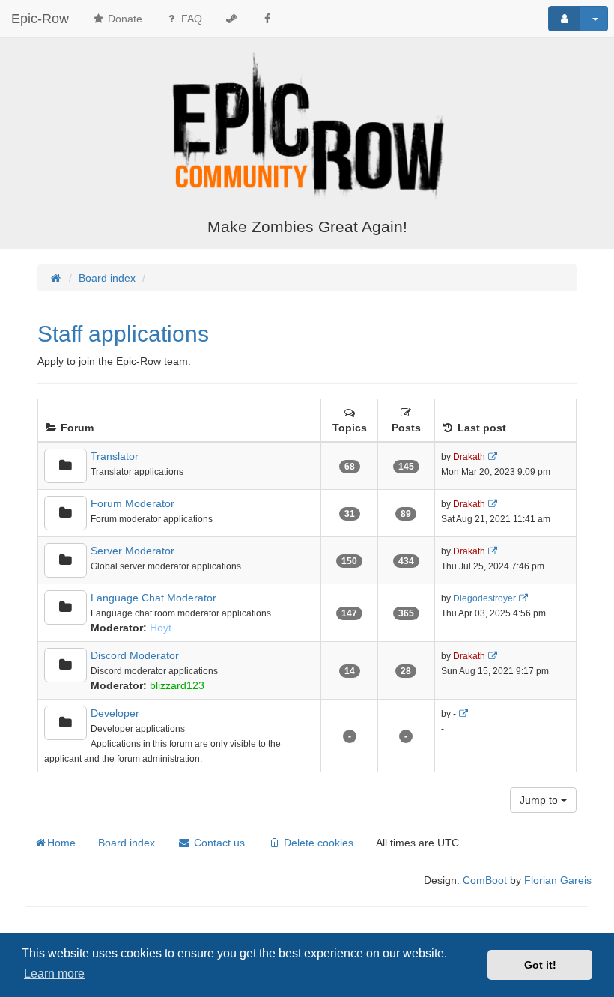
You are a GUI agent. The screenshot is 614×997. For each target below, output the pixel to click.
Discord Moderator (135, 655)
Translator (115, 456)
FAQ (190, 19)
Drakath (469, 457)
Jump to (540, 800)
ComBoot (485, 880)
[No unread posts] (65, 466)
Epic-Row (40, 18)
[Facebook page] (267, 18)
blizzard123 (177, 685)
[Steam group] (231, 18)
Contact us (218, 843)
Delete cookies (317, 843)
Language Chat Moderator (153, 598)
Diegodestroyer (484, 598)
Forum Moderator (132, 503)
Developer (115, 713)
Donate (123, 19)
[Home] (307, 129)
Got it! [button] (540, 965)
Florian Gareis (558, 880)
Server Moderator (132, 551)
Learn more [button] (54, 973)
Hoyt (160, 628)
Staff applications (123, 333)
